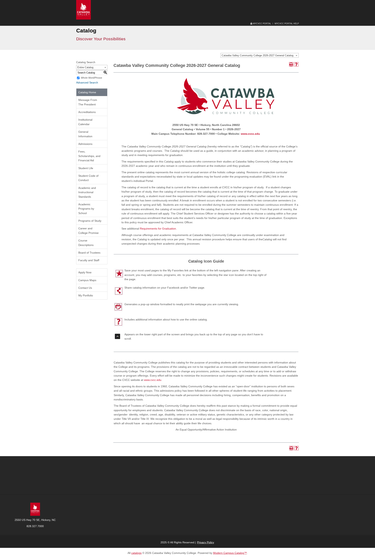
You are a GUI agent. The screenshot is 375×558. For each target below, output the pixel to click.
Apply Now (84, 272)
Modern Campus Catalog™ (230, 552)
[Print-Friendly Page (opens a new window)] (291, 64)
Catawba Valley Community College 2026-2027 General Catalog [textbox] (257, 55)
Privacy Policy (205, 542)
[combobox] (260, 55)
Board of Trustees (89, 252)
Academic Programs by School (86, 209)
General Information (85, 134)
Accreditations (87, 112)
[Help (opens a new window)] (296, 64)
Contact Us (85, 287)
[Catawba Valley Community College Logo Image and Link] (83, 9)
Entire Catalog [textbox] (85, 67)
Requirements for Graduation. (158, 228)
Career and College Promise (88, 230)
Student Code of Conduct (88, 178)
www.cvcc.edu (250, 133)
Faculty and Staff (88, 260)
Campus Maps (87, 280)
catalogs (136, 552)
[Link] (35, 508)
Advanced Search (87, 82)
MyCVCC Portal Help (287, 23)
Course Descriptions (86, 242)
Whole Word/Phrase (91, 77)
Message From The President (87, 102)
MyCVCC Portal (261, 23)
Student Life (85, 168)
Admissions (85, 143)
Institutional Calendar (85, 122)
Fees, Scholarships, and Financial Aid (89, 156)
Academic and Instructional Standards (87, 192)
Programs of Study (89, 220)
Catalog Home (87, 92)
